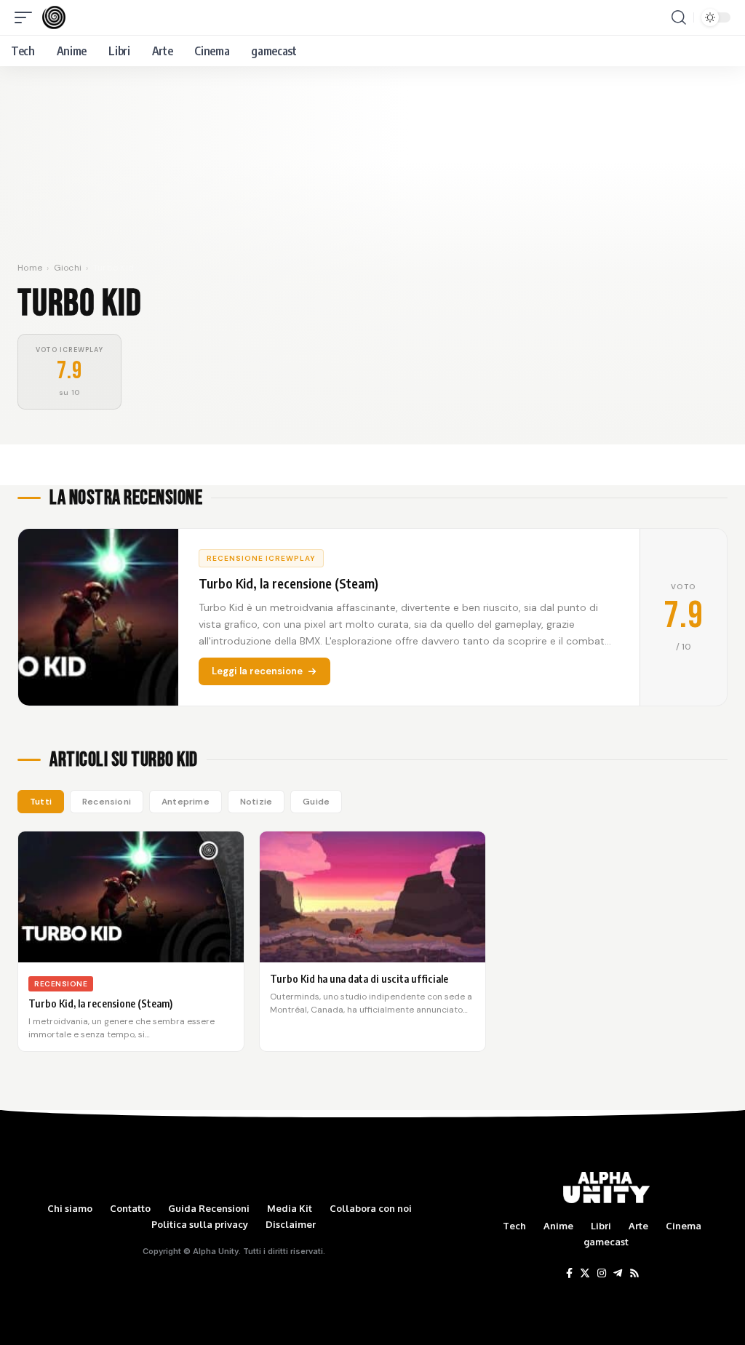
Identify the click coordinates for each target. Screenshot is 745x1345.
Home (29, 268)
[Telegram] (618, 1273)
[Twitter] (585, 1273)
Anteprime (186, 801)
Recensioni (106, 801)
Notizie (256, 801)
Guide (316, 801)
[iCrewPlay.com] (53, 17)
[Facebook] (569, 1273)
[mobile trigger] (27, 17)
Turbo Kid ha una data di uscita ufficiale (359, 979)
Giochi (68, 268)
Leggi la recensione (257, 671)
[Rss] (634, 1273)
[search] (679, 17)
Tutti (41, 801)
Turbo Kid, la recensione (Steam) (100, 1003)
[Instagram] (602, 1273)
